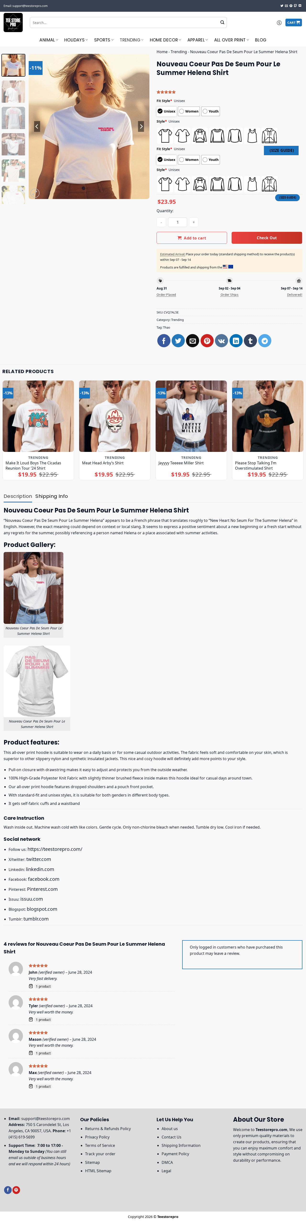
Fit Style (164, 100)
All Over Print (230, 40)
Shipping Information (181, 1145)
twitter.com (38, 859)
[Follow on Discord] (300, 6)
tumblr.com (36, 919)
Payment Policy (175, 1153)
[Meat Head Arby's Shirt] (114, 416)
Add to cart (195, 238)
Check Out (267, 237)
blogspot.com (42, 909)
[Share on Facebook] (163, 340)
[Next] (141, 126)
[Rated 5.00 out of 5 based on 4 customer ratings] (229, 92)
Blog (260, 40)
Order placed (166, 294)
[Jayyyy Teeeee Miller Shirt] (191, 416)
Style (162, 121)
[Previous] (37, 126)
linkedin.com (40, 869)
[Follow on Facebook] (8, 1190)
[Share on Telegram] (264, 340)
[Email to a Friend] (192, 340)
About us (170, 1128)
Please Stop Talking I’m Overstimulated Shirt (255, 465)
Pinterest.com (42, 889)
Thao (166, 327)
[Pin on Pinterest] (207, 340)
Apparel (196, 40)
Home (162, 51)
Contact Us (171, 1137)
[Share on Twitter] (178, 340)
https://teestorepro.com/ (54, 849)
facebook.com (44, 879)
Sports (102, 40)
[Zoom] (35, 193)
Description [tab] (18, 496)
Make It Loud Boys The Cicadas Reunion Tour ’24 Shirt (33, 465)
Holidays (74, 40)
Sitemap (92, 1162)
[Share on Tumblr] (250, 340)
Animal (47, 40)
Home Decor (164, 40)
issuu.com (31, 899)
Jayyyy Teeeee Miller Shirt (181, 463)
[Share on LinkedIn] (236, 340)
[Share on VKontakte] (221, 340)
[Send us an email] (286, 6)
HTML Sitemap (98, 1170)
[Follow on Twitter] (281, 6)
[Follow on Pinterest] (291, 6)
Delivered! (294, 294)
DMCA (167, 1162)
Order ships (229, 294)
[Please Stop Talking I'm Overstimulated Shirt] (267, 416)
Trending (130, 40)
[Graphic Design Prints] (13, 22)
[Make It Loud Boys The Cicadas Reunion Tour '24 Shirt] (38, 416)
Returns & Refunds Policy (108, 1128)
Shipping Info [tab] (51, 496)
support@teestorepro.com (45, 1118)
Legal (166, 1170)
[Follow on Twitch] (295, 6)
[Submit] (222, 22)
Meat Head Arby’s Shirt (103, 463)
